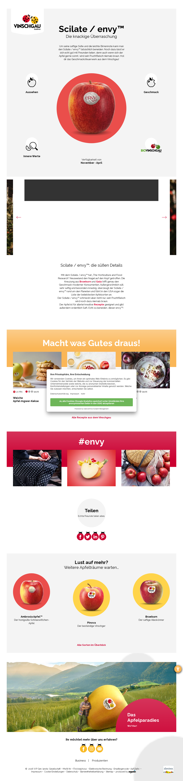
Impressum (36, 772)
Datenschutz (72, 772)
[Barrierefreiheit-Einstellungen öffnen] (178, 669)
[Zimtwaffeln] (145, 370)
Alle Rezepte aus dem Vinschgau (91, 417)
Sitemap (109, 772)
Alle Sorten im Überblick (91, 645)
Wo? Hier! (132, 726)
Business (80, 760)
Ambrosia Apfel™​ (31, 616)
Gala (99, 281)
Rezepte (99, 304)
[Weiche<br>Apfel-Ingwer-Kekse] (37, 370)
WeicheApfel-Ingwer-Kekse (26, 399)
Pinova (91, 622)
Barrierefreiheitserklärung (91, 772)
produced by (122, 772)
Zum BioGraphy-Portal (151, 162)
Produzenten (100, 760)
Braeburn (85, 281)
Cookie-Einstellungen (54, 772)
